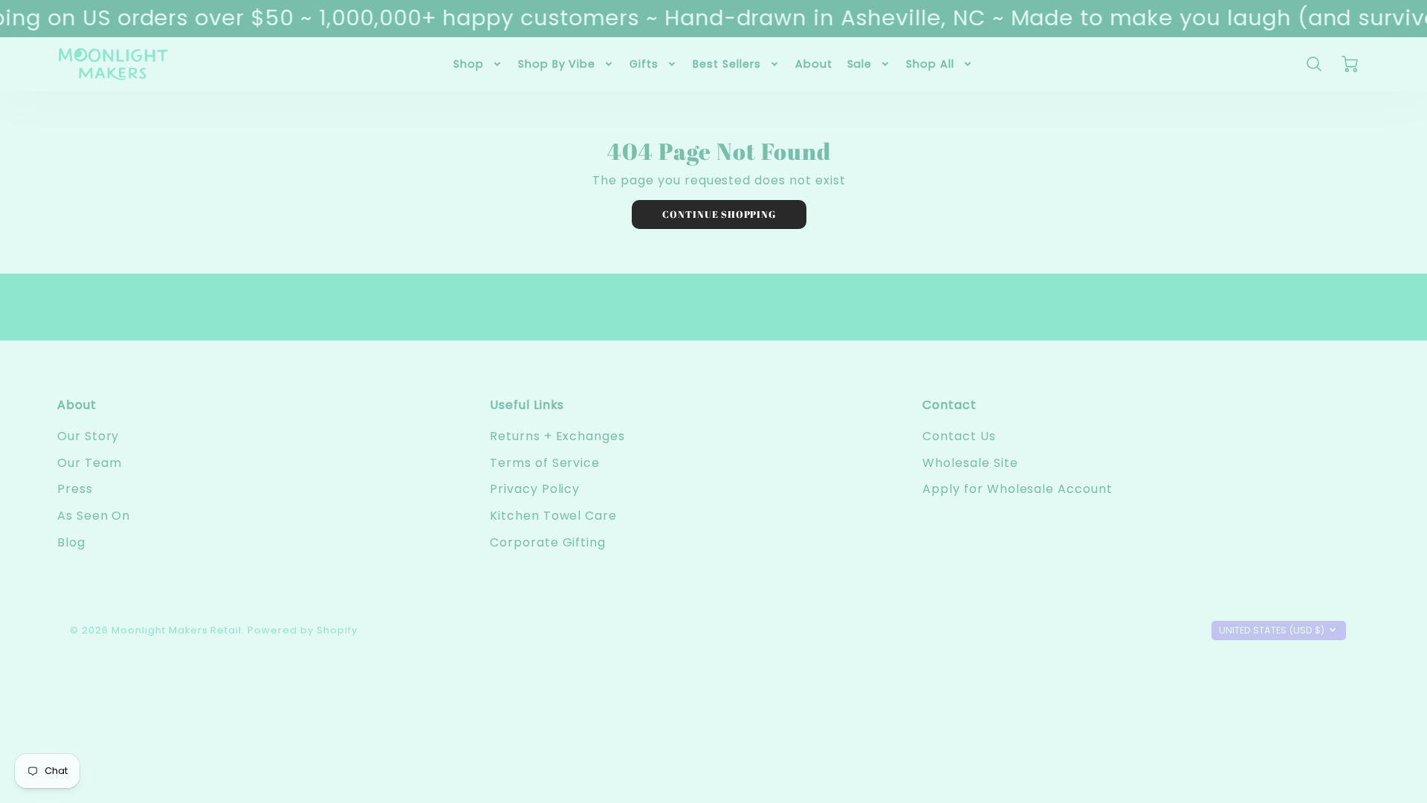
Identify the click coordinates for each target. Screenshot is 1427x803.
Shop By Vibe (557, 64)
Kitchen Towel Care (553, 515)
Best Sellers (727, 64)
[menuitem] (478, 64)
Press (75, 488)
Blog (71, 542)
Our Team (89, 462)
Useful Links (527, 404)
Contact (949, 404)
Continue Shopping (719, 214)
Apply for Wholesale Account (1017, 488)
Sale (860, 64)
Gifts (644, 64)
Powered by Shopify (302, 630)
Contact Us (959, 436)
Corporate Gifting (548, 542)
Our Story (88, 436)
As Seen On (94, 515)
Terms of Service (545, 462)
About (813, 64)
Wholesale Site (969, 462)
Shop (468, 64)
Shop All (930, 64)
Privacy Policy (535, 488)
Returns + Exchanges (557, 436)
